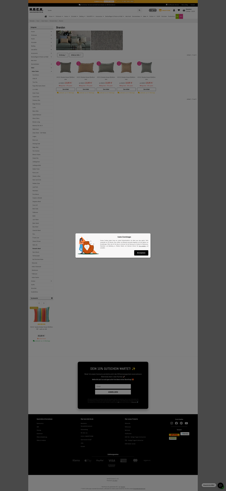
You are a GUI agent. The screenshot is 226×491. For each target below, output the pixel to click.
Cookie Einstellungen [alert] (124, 237)
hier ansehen (142, 246)
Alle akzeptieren (141, 253)
